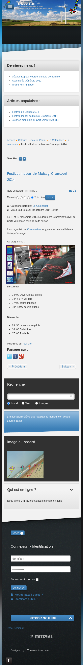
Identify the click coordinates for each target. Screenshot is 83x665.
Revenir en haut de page (43, 618)
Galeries (22, 140)
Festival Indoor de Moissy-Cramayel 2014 (35, 116)
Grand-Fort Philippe (23, 84)
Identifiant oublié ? (26, 598)
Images (43, 403)
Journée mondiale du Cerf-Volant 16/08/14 (35, 120)
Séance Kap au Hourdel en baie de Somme (36, 76)
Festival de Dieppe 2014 (25, 112)
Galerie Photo (38, 140)
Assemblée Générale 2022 (27, 80)
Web (28, 403)
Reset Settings (15, 628)
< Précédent (17, 366)
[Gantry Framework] (41, 636)
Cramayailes (34, 229)
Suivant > (68, 366)
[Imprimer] (74, 191)
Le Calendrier (56, 140)
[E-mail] (70, 191)
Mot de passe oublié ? (28, 594)
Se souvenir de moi (23, 579)
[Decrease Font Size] (20, 158)
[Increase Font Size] (24, 158)
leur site (27, 343)
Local (14, 403)
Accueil (11, 140)
